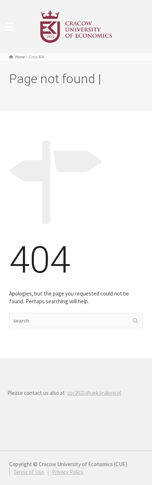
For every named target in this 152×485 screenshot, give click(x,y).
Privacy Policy (67, 471)
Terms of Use (28, 471)
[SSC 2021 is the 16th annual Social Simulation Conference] (76, 25)
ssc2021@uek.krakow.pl (94, 392)
